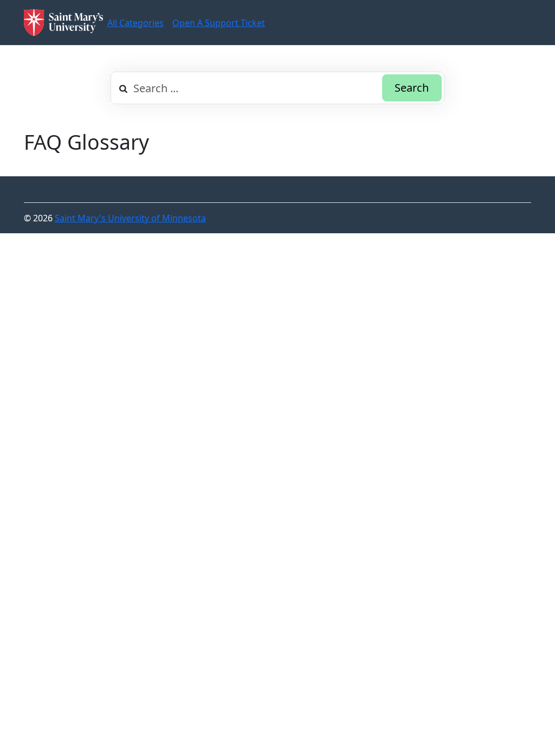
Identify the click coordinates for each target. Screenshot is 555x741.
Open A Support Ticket (218, 23)
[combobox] (277, 88)
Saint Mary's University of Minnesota (130, 218)
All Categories (135, 23)
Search (412, 87)
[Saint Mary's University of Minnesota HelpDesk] (63, 22)
